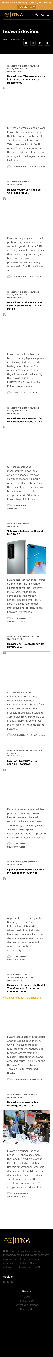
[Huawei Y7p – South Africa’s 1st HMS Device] (26, 668)
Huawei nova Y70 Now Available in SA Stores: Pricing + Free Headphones (26, 79)
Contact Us (26, 1309)
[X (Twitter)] (33, 43)
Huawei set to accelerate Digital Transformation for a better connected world (26, 988)
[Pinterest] (40, 43)
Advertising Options (26, 1305)
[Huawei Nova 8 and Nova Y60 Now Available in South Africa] (26, 443)
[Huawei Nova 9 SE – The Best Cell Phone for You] (26, 214)
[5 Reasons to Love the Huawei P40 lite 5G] (26, 556)
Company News (16, 862)
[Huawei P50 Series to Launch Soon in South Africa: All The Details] (26, 330)
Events (26, 1296)
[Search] (42, 15)
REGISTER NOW (26, 7)
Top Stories (19, 69)
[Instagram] (12, 1282)
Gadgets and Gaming (19, 66)
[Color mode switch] (36, 14)
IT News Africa (11, 1251)
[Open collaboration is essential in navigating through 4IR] (26, 894)
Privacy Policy (27, 1300)
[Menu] (48, 14)
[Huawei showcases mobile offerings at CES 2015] (26, 1127)
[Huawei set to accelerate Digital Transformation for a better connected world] (26, 1013)
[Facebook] (26, 43)
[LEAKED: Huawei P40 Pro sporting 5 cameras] (26, 785)
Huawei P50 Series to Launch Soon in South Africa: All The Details (24, 305)
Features (13, 750)
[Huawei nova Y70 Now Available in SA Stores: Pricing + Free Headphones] (26, 104)
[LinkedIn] (47, 43)
